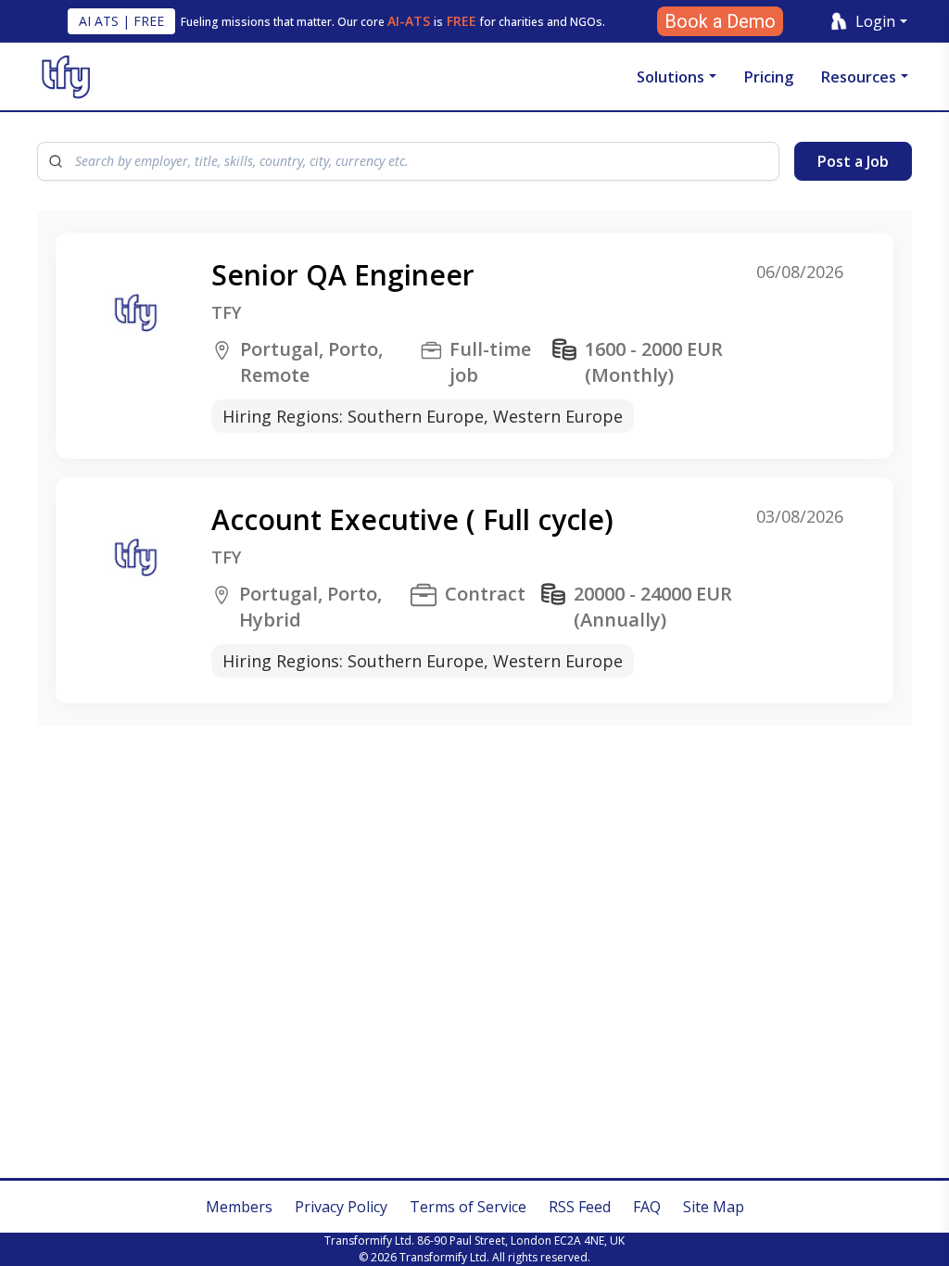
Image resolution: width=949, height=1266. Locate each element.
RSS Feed (580, 1206)
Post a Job (853, 161)
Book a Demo (720, 21)
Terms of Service (468, 1206)
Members (239, 1206)
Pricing (768, 77)
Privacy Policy (341, 1206)
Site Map (713, 1206)
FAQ (647, 1206)
